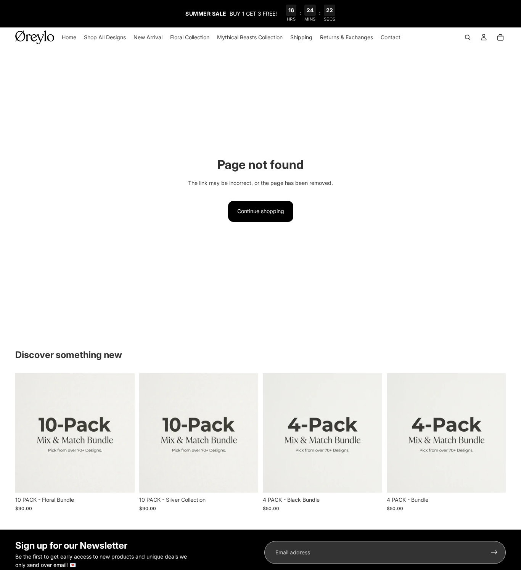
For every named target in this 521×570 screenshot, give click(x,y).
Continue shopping (260, 211)
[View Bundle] (123, 481)
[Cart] (500, 37)
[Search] (467, 37)
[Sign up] (494, 552)
